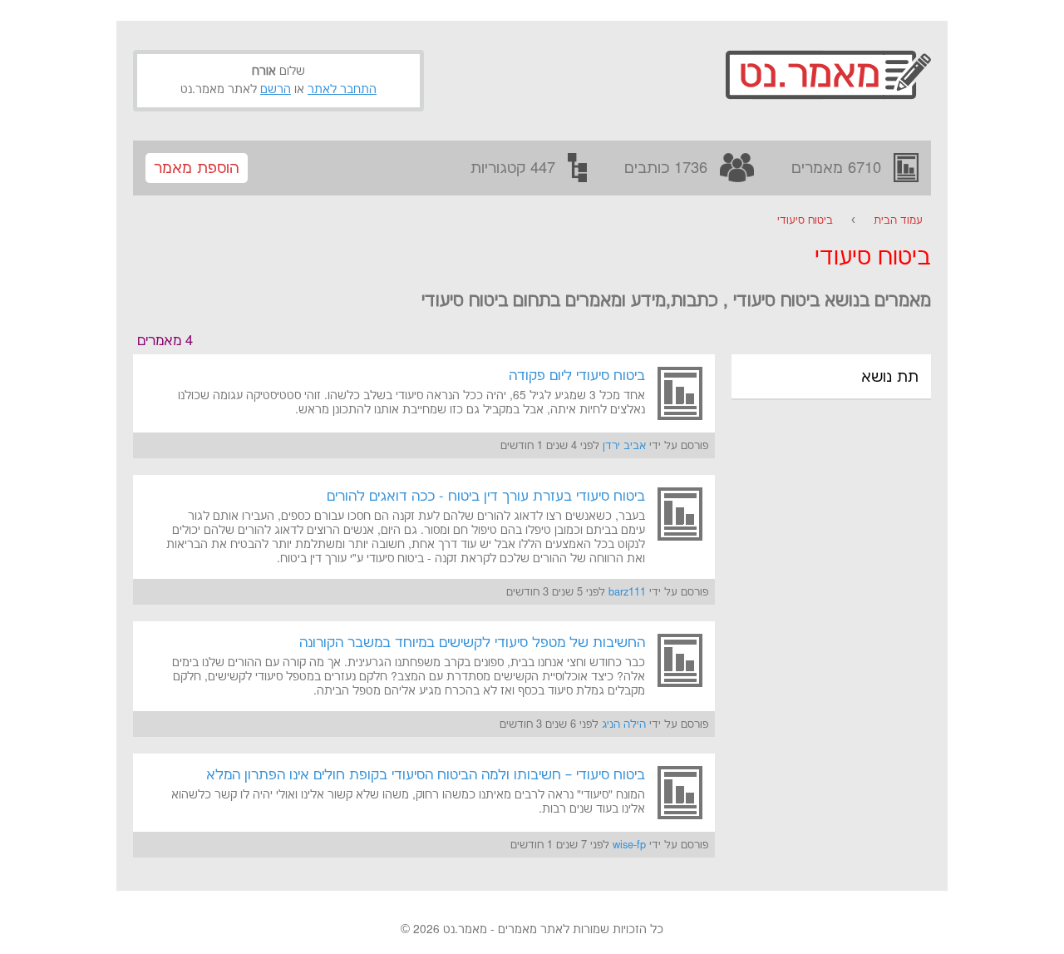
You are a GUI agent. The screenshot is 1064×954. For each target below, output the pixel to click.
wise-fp (629, 845)
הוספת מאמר (196, 168)
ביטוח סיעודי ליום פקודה (577, 376)
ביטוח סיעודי (805, 220)
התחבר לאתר (342, 89)
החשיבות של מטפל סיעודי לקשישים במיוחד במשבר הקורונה (472, 643)
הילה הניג (624, 724)
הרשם (275, 89)
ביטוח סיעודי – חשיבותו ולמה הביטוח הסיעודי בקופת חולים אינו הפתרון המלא (425, 775)
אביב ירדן (624, 445)
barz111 (627, 592)
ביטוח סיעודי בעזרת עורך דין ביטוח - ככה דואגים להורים (486, 496)
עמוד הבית (898, 220)
